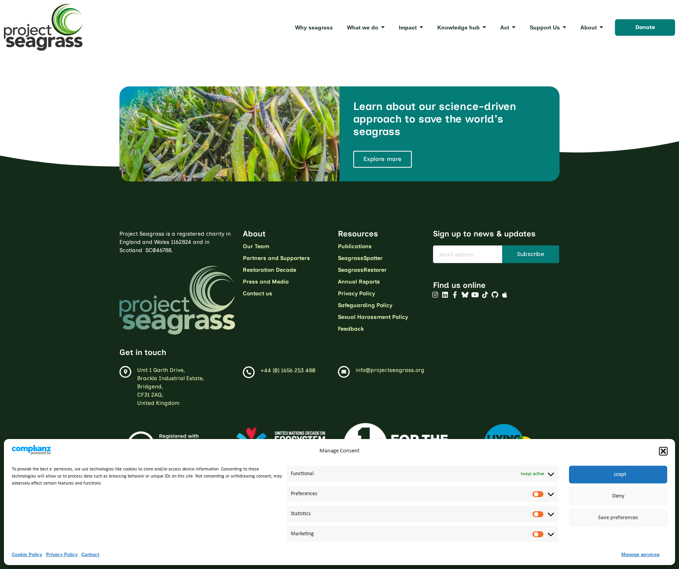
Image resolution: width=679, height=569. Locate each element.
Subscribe (530, 254)
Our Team (256, 246)
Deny (618, 496)
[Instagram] (435, 295)
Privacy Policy (61, 554)
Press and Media (266, 281)
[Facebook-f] (455, 295)
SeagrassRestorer (362, 270)
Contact (90, 554)
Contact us (257, 293)
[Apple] (505, 295)
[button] (663, 451)
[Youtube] (475, 295)
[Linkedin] (445, 295)
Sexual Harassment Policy (373, 317)
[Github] (495, 295)
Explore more (382, 159)
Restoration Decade (269, 270)
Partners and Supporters (276, 258)
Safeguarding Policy (365, 305)
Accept (618, 475)
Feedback (351, 329)
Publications (355, 246)
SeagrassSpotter (360, 258)
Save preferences (618, 518)
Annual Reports (359, 281)
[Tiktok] (485, 295)
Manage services (640, 554)
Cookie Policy (27, 554)
